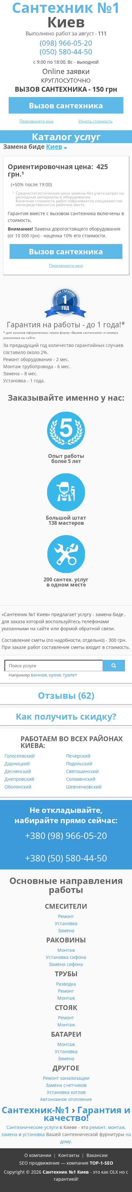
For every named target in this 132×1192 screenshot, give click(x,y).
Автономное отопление (66, 1099)
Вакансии (97, 1155)
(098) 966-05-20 (66, 43)
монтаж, (117, 1127)
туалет (70, 675)
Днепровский (19, 779)
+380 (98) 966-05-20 (66, 835)
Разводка (66, 984)
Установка (66, 923)
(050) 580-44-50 (66, 51)
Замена (66, 930)
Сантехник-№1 (37, 1110)
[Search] (114, 665)
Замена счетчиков (66, 1085)
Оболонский (17, 787)
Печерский (78, 756)
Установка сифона (66, 957)
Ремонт (66, 916)
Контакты (68, 1155)
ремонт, (98, 1127)
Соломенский (80, 779)
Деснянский (17, 771)
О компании (37, 1155)
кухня (55, 675)
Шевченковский (84, 787)
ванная (39, 675)
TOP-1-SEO (101, 1163)
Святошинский (82, 771)
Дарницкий (17, 763)
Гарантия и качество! (87, 1114)
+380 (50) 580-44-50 (66, 858)
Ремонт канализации (66, 1078)
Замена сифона (66, 964)
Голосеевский (19, 756)
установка (34, 1134)
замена (10, 1134)
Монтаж (66, 950)
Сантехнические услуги (33, 1127)
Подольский (79, 763)
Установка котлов (66, 1092)
